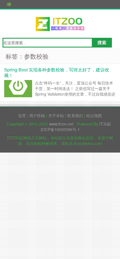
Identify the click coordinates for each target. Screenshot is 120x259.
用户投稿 (37, 115)
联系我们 (75, 115)
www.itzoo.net (61, 123)
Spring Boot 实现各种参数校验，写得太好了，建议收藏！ (56, 72)
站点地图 (94, 115)
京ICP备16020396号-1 (60, 129)
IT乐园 (105, 123)
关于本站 (56, 115)
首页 (22, 115)
